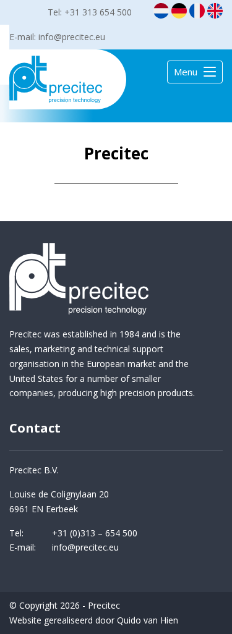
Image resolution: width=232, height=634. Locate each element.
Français (197, 11)
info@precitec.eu (71, 37)
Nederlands (161, 11)
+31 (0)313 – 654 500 (94, 533)
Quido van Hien (147, 620)
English (215, 11)
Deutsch (179, 11)
